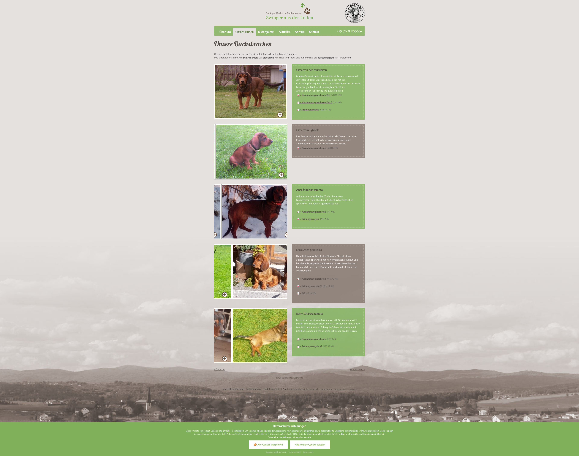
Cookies (352, 389)
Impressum (326, 389)
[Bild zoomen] (250, 91)
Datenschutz (340, 389)
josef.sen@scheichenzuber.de (304, 389)
